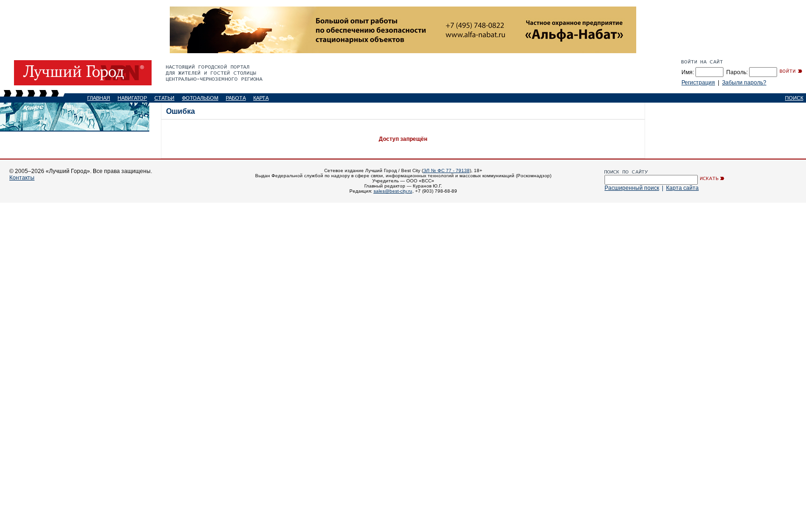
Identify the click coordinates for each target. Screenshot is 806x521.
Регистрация (698, 82)
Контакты (22, 177)
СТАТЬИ (164, 98)
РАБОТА (236, 98)
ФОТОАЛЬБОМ (200, 98)
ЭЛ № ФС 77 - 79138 (446, 170)
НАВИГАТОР (132, 98)
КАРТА (261, 98)
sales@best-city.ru (393, 191)
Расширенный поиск (631, 188)
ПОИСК (794, 98)
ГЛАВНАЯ (98, 98)
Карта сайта (682, 188)
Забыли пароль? (744, 82)
